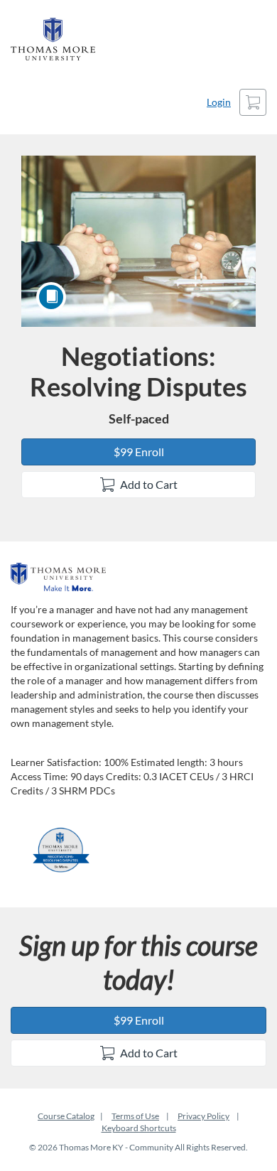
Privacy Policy (203, 1116)
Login (219, 102)
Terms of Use (135, 1116)
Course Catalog (66, 1116)
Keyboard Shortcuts (139, 1128)
